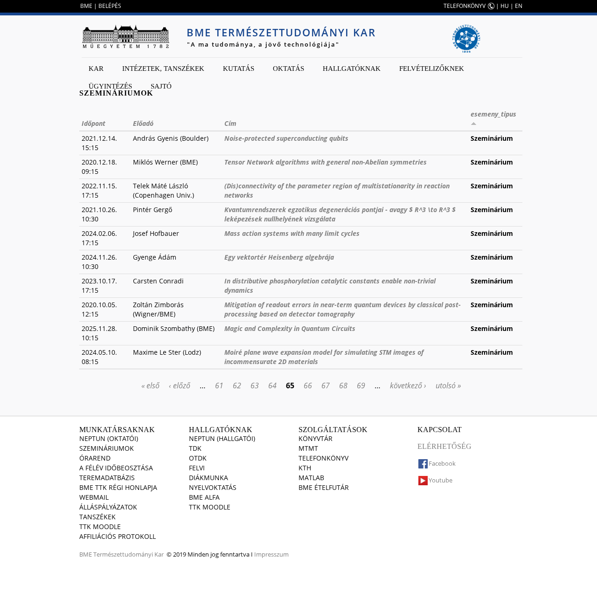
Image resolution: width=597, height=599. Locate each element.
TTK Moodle (100, 526)
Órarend (95, 458)
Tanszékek (97, 516)
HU (504, 6)
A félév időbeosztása (116, 467)
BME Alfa (204, 497)
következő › (408, 385)
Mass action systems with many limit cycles (292, 233)
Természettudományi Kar (128, 554)
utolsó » (448, 385)
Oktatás (288, 68)
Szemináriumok (106, 448)
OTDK (198, 458)
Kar (96, 68)
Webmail (94, 497)
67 (325, 385)
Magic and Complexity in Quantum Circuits (289, 328)
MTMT (308, 448)
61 (219, 385)
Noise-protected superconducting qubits (286, 138)
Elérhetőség (444, 446)
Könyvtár (315, 438)
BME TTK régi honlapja (118, 487)
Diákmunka (208, 477)
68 (343, 385)
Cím (230, 123)
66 (308, 385)
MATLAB (311, 477)
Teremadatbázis (107, 477)
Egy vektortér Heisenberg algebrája (279, 257)
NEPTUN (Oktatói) (108, 438)
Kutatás (238, 68)
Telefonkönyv (323, 458)
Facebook (442, 463)
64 (272, 385)
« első (150, 385)
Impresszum (271, 554)
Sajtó (161, 86)
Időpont (93, 123)
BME (86, 6)
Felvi (197, 467)
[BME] (125, 36)
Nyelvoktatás (212, 487)
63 (254, 385)
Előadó (143, 123)
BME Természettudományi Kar (281, 32)
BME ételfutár (323, 487)
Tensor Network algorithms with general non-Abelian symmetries (325, 162)
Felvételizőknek (431, 68)
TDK (195, 448)
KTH (304, 467)
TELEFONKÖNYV (465, 6)
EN (518, 6)
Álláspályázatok (108, 507)
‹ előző (179, 385)
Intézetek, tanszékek (163, 68)
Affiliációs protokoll (117, 536)
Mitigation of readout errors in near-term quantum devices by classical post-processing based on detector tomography (342, 309)
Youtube (440, 480)
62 (237, 385)
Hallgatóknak (352, 68)
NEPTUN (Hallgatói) (222, 438)
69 (361, 385)
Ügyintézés (110, 86)
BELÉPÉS (109, 6)
